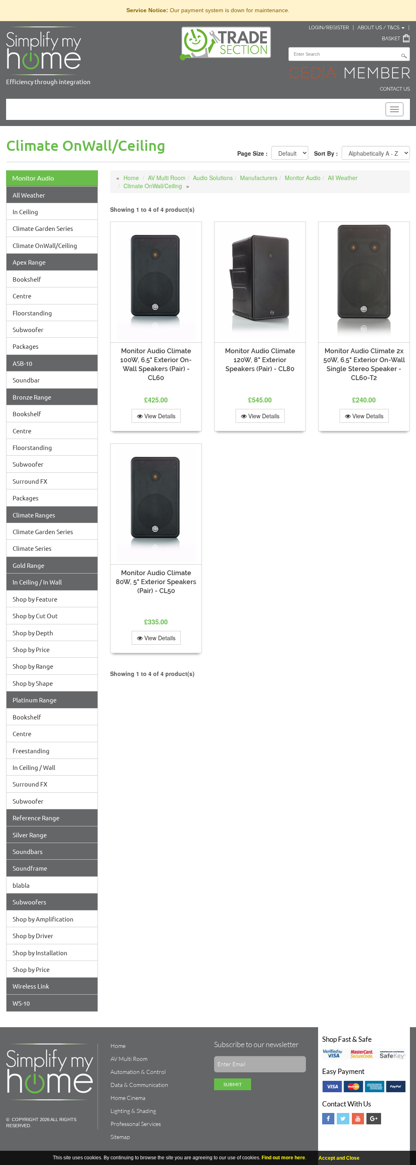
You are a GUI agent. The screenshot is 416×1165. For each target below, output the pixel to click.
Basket (391, 38)
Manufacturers (258, 178)
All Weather (29, 195)
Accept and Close (339, 1158)
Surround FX (30, 481)
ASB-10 (22, 363)
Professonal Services (135, 1123)
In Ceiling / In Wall (37, 582)
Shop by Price (31, 649)
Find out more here (283, 1158)
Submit (232, 1084)
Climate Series (32, 548)
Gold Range (28, 565)
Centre (22, 296)
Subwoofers (29, 902)
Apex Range (29, 262)
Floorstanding (32, 313)
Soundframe (30, 868)
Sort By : (326, 153)
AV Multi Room (167, 178)
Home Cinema (127, 1097)
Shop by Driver (33, 935)
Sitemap (120, 1136)
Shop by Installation (40, 952)
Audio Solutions (213, 178)
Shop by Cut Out (35, 615)
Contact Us (395, 89)
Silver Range (30, 835)
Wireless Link (31, 986)
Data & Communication (139, 1084)
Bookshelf (27, 279)
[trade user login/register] (225, 43)
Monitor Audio (33, 178)
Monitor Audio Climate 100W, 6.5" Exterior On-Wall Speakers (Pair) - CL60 (156, 364)
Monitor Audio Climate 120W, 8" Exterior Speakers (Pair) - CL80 (260, 360)
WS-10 (21, 1003)
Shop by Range (33, 666)
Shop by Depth (33, 633)
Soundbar (26, 380)
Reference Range (36, 818)
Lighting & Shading (133, 1110)
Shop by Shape (33, 683)
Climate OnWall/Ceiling (45, 245)
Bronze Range (32, 397)
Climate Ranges (34, 515)
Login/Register (329, 27)
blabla (21, 885)
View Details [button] (159, 416)
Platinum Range (34, 700)
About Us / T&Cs (379, 27)
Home (131, 178)
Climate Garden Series (43, 228)
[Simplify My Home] (86, 50)
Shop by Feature (35, 599)
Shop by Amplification (43, 919)
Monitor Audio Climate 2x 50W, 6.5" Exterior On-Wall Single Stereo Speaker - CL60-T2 (364, 364)
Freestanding (31, 750)
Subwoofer (28, 329)
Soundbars (28, 851)
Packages (26, 346)
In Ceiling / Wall (34, 767)
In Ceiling (25, 211)
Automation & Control (138, 1071)
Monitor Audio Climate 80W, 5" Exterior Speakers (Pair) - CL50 (156, 582)
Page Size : (252, 153)
